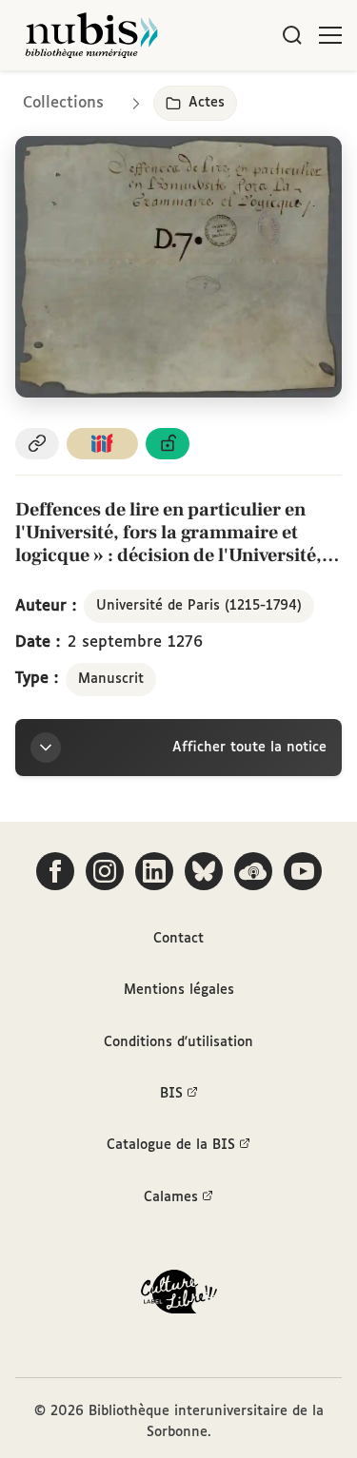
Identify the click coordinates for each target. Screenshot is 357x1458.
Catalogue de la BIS (171, 1145)
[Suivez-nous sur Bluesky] (204, 871)
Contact (178, 938)
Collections (63, 103)
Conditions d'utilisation (178, 1042)
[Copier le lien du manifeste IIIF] (103, 443)
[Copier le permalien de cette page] (37, 443)
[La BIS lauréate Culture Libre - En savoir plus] (179, 1296)
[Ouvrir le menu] (330, 35)
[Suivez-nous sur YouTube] (303, 871)
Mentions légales (179, 990)
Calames (171, 1197)
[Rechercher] (292, 35)
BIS (171, 1093)
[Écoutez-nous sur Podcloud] (253, 871)
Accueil (262, 97)
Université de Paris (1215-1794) (199, 605)
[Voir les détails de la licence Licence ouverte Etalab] (167, 443)
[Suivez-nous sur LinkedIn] (154, 871)
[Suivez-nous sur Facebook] (55, 871)
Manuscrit (111, 679)
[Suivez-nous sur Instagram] (105, 871)
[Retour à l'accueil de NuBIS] (91, 35)
